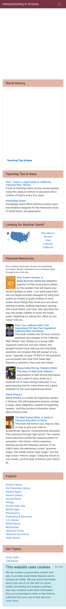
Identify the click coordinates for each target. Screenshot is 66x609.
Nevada (47, 236)
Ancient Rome (13, 498)
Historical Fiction (15, 530)
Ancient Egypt (13, 491)
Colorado (48, 243)
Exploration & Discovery (19, 516)
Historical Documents (17, 534)
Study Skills (12, 557)
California (48, 247)
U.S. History (12, 520)
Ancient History (14, 484)
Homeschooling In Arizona (20, 4)
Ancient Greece (14, 495)
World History (13, 523)
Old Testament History (18, 488)
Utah (48, 240)
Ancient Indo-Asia (15, 505)
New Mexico (48, 233)
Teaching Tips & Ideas (19, 160)
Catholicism (12, 560)
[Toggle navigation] (59, 4)
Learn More (12, 600)
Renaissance (13, 512)
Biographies (12, 527)
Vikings (10, 502)
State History (13, 537)
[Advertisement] (33, 44)
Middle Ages (12, 509)
